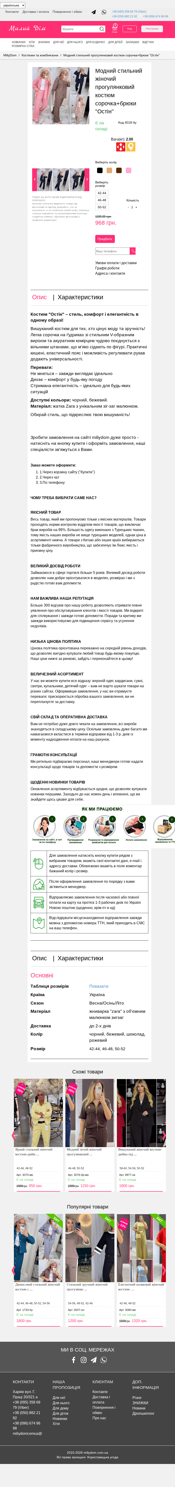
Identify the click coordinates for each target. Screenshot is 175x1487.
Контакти (12, 11)
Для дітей (115, 42)
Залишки (132, 42)
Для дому (61, 1408)
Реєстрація (152, 28)
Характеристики (80, 297)
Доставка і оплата (36, 11)
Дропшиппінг (143, 1413)
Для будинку (95, 42)
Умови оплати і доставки (116, 263)
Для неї (59, 1398)
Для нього (75, 42)
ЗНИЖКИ (44, 42)
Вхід (129, 28)
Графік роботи (107, 268)
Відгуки (148, 42)
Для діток (60, 1413)
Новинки (19, 42)
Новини (138, 1408)
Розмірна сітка (23, 46)
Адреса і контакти (110, 273)
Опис (39, 297)
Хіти (32, 42)
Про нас (99, 1418)
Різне (137, 1398)
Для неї (58, 42)
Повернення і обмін (67, 11)
